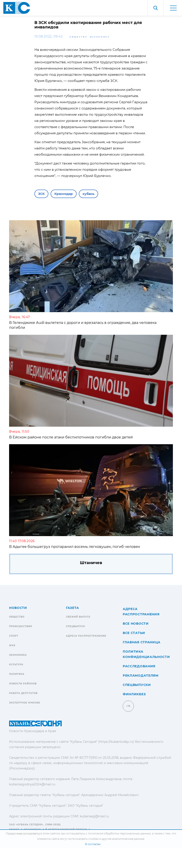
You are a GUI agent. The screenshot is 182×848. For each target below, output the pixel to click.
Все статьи (134, 633)
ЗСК (41, 194)
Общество (78, 37)
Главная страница (141, 642)
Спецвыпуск (75, 626)
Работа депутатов (23, 693)
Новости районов (23, 683)
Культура (16, 664)
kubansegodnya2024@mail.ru (32, 784)
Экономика (100, 37)
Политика (16, 674)
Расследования (139, 666)
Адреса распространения (86, 635)
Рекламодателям (140, 676)
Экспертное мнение (24, 702)
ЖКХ (12, 645)
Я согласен (93, 844)
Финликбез (134, 694)
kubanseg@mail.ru (94, 816)
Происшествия (20, 626)
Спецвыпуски (137, 685)
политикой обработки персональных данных (119, 833)
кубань (88, 194)
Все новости (136, 624)
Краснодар (63, 194)
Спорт (13, 635)
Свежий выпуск (78, 616)
